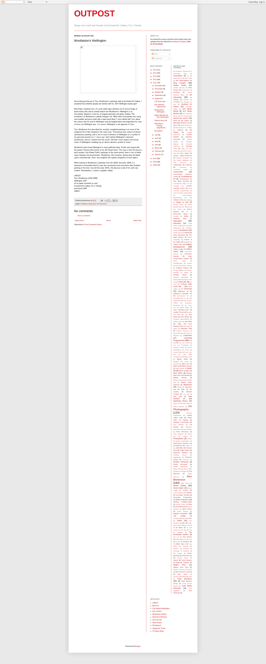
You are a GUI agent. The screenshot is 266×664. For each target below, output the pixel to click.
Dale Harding (187, 200)
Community (182, 167)
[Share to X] (111, 200)
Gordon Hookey (186, 265)
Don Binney (186, 207)
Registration (177, 457)
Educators (177, 223)
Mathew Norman (180, 377)
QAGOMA (179, 448)
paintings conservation (181, 422)
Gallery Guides (178, 249)
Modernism (92, 204)
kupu (181, 333)
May (156, 141)
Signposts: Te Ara (158, 628)
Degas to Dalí (182, 202)
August (157, 99)
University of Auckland (181, 551)
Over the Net (157, 620)
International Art (182, 296)
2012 (155, 80)
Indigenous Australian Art (182, 293)
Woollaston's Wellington (159, 111)
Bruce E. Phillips (186, 127)
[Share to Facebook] (113, 200)
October (158, 92)
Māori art (176, 366)
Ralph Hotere (184, 450)
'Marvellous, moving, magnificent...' (160, 126)
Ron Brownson (102, 204)
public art (189, 445)
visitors (175, 560)
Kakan (175, 328)
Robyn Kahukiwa (180, 471)
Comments (158, 58)
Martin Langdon (184, 371)
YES (190, 576)
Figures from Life (160, 120)
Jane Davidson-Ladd (180, 310)
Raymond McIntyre (180, 452)
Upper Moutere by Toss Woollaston (161, 116)
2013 (155, 76)
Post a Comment (84, 216)
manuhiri (176, 364)
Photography (178, 439)
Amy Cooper (179, 83)
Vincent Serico (182, 558)
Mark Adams (180, 368)
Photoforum (156, 625)
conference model (180, 169)
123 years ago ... (160, 101)
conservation (178, 172)
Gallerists (187, 242)
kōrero (175, 333)
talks (183, 523)
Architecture (186, 90)
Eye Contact (157, 611)
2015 (155, 70)
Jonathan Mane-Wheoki (181, 319)
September (159, 95)
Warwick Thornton (179, 569)
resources (186, 459)
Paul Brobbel (187, 429)
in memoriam (186, 289)
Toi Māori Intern (179, 544)
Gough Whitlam (178, 270)
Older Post (137, 221)
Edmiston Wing (179, 218)
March (157, 148)
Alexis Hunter (177, 78)
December (159, 86)
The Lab (176, 537)
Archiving (176, 92)
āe (188, 76)
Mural (179, 387)
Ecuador (176, 216)
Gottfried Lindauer (182, 268)
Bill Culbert (185, 120)
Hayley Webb (177, 279)
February (158, 151)
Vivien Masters (187, 560)
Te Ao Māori (177, 527)
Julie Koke (186, 326)
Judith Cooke (177, 321)
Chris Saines (184, 153)
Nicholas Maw (184, 403)
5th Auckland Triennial (180, 71)
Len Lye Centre (184, 343)
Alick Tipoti (188, 78)
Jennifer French (178, 312)
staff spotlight (179, 516)
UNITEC (175, 548)
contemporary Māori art (181, 183)
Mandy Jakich (182, 359)
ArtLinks (186, 99)
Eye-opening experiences (160, 106)
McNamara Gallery (159, 614)
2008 (155, 165)
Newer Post (79, 221)
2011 (155, 83)
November (159, 89)
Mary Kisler (177, 373)
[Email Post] (101, 200)
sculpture (189, 492)
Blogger (137, 646)
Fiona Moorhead (179, 235)
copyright (176, 186)
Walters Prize (179, 565)
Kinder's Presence (183, 331)
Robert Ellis (177, 469)
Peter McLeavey (182, 431)
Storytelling (188, 518)
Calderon (180, 130)
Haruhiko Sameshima (180, 277)
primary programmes (182, 441)
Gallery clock (177, 244)
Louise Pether (177, 352)
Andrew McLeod (179, 87)
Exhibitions (84, 204)
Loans (187, 350)
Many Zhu (185, 364)
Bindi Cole (186, 123)
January (158, 154)
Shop (190, 504)
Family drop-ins (178, 232)
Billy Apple (176, 123)
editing (186, 216)
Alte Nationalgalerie (182, 80)
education (177, 221)
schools (185, 490)
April (157, 145)
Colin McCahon (179, 162)
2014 (155, 73)
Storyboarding (177, 518)
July (156, 135)
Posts (156, 54)
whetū (190, 569)
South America (182, 511)
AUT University (185, 116)
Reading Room (179, 455)
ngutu (175, 403)
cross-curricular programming (182, 193)
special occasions (180, 514)
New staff (177, 396)
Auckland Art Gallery (178, 42)
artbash (155, 603)
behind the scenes (180, 118)
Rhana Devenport (180, 464)
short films (179, 506)
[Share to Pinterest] (116, 200)
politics (190, 438)
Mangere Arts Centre (181, 361)
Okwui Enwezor (178, 406)
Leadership (187, 335)
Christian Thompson (182, 158)
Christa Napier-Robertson (182, 155)
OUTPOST (94, 13)
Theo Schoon (187, 537)
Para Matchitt (178, 424)
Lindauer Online (178, 347)
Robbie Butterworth (180, 466)
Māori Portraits (187, 366)
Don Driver (177, 209)
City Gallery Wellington (181, 160)
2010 (155, 158)
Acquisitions (177, 76)
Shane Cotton (180, 504)
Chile (183, 148)
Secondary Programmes (182, 497)
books (175, 125)
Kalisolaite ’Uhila (186, 328)
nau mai (186, 394)
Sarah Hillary (178, 488)
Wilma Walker (182, 574)
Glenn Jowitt (179, 261)
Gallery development (182, 245)
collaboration (177, 165)
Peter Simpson (178, 434)
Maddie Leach (187, 357)
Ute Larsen (177, 553)
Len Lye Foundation (181, 345)
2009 (155, 162)
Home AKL (182, 282)
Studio (179, 521)
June (157, 138)
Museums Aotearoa (159, 617)
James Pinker (184, 307)
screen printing (178, 492)
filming (187, 232)
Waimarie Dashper (182, 562)
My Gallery (158, 131)
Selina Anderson (182, 500)
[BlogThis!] (108, 200)
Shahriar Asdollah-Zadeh (182, 502)
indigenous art (183, 291)
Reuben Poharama (181, 462)
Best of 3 (155, 606)
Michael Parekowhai (179, 380)
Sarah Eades (179, 485)
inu (185, 298)
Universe (186, 548)
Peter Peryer (157, 623)
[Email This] (106, 200)
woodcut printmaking (179, 576)
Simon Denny (187, 509)
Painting (185, 420)
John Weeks (185, 317)
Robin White (188, 469)
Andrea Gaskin (179, 85)
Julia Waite (188, 321)
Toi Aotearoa (184, 541)
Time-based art (181, 539)
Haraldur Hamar (180, 275)
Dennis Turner (178, 204)
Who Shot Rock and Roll (183, 572)
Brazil (182, 125)
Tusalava (185, 546)
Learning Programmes (182, 339)
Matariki (187, 375)
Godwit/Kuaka (177, 263)
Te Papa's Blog (158, 631)
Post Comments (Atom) (93, 225)
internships (176, 298)
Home (108, 221)
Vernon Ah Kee (187, 555)
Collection (188, 165)
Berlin (175, 120)
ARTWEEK (176, 102)
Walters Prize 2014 (180, 567)
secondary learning (182, 495)
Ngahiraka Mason (180, 401)
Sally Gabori (185, 483)
